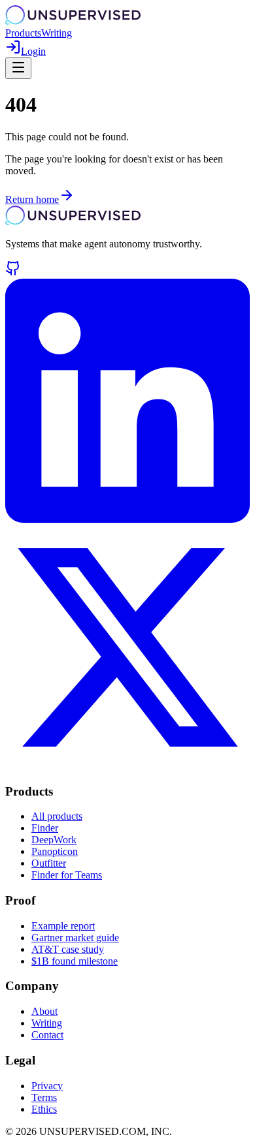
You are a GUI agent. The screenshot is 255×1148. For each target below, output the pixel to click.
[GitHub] (13, 272)
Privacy (47, 1085)
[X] (127, 765)
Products (23, 33)
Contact (47, 1034)
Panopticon (54, 851)
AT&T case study (67, 949)
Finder (44, 827)
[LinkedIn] (127, 519)
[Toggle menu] (18, 68)
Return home (32, 199)
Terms (44, 1097)
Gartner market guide (75, 937)
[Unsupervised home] (73, 21)
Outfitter (48, 863)
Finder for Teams (66, 874)
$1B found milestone (74, 961)
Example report (63, 925)
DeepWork (53, 839)
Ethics (44, 1109)
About (44, 1011)
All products (56, 816)
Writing (56, 33)
